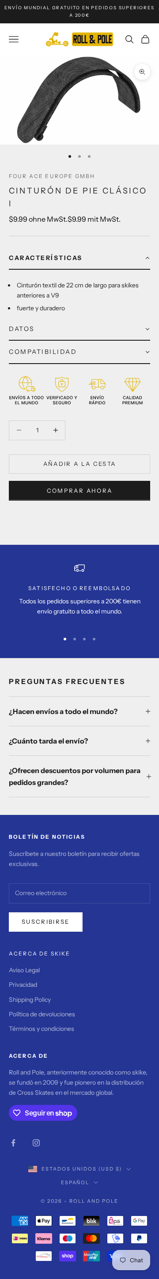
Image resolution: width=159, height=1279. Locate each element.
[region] (79, 593)
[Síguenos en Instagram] (36, 1142)
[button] (79, 258)
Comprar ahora (79, 490)
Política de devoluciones (42, 1014)
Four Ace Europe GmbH (52, 176)
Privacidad (23, 985)
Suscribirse (46, 921)
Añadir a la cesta (79, 463)
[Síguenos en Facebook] (13, 1142)
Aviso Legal (24, 970)
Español (75, 1182)
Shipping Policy (30, 1000)
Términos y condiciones (41, 1029)
